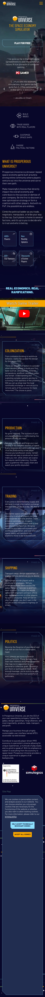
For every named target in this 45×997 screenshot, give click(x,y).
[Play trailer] (24, 314)
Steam (29, 98)
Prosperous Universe (9, 3)
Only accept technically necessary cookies (22, 825)
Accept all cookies (23, 834)
